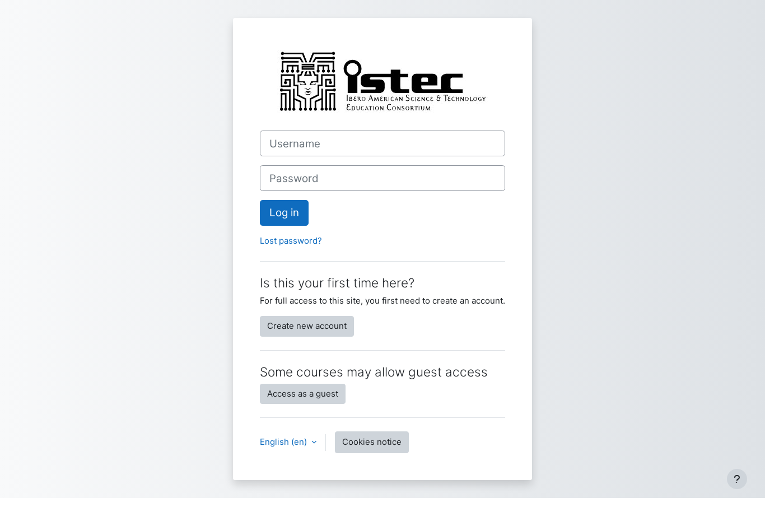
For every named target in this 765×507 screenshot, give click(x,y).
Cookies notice (372, 441)
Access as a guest (302, 393)
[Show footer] (737, 479)
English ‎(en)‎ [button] (284, 441)
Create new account (307, 325)
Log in (284, 212)
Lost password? (291, 240)
